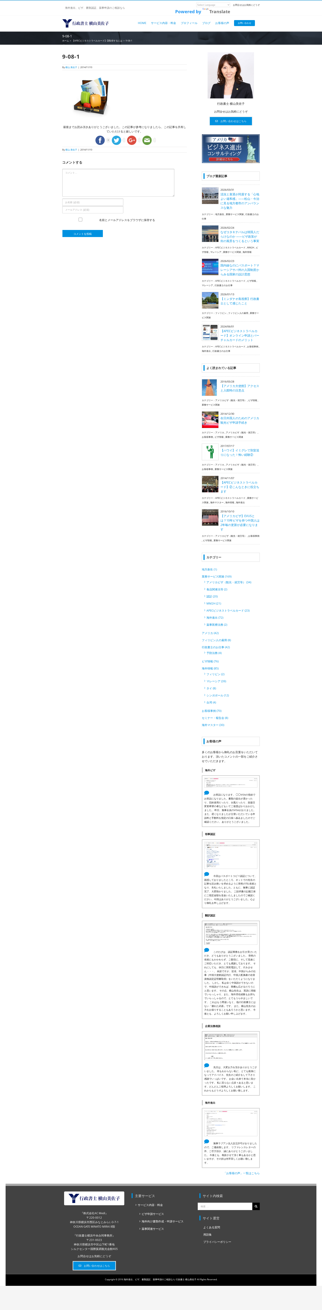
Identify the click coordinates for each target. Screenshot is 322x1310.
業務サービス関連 (235, 214)
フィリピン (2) (215, 674)
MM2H (250, 247)
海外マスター (217, 502)
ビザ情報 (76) (210, 661)
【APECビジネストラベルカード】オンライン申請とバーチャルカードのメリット (239, 335)
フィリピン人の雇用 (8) (216, 640)
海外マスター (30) (213, 725)
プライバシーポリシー (217, 1242)
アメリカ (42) (210, 633)
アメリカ (219, 432)
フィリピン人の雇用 (238, 313)
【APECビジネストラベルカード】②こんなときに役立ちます (239, 486)
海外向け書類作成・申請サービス (163, 1221)
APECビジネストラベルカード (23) (228, 610)
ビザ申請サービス (153, 1214)
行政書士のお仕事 (224, 285)
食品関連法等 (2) (216, 589)
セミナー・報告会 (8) (215, 718)
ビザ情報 (251, 280)
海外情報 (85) (210, 668)
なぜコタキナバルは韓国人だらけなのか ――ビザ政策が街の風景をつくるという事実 (239, 236)
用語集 (207, 1234)
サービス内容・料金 (150, 1205)
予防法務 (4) (214, 653)
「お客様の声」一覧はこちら (241, 1173)
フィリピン (220, 313)
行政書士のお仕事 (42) (216, 647)
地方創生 (219, 214)
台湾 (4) (211, 702)
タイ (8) (211, 688)
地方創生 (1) (209, 569)
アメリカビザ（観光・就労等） (231, 400)
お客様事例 (252, 346)
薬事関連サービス (153, 1229)
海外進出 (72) (214, 617)
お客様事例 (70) (211, 711)
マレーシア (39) (216, 681)
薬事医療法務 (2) (216, 624)
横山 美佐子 (71, 67)
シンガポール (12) (217, 695)
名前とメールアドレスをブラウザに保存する (127, 223)
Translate (219, 11)
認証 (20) (212, 596)
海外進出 (206, 351)
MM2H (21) (213, 603)
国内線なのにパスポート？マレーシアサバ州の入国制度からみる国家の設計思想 (239, 269)
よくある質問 (211, 1227)
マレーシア (215, 252)
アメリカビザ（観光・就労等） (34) (228, 582)
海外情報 (247, 252)
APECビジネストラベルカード (230, 247)
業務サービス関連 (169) (216, 576)
